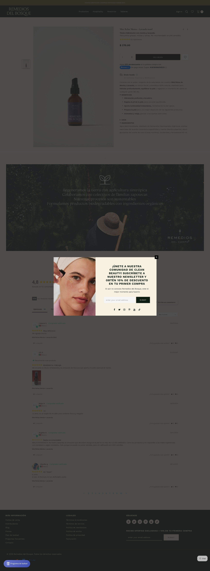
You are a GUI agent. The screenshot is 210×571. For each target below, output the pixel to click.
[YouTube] (134, 309)
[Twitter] (119, 309)
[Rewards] (17, 563)
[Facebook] (114, 309)
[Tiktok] (139, 309)
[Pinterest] (129, 309)
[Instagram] (124, 309)
